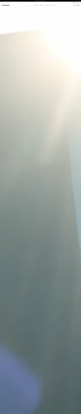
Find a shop (74, 2)
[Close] (78, 0)
